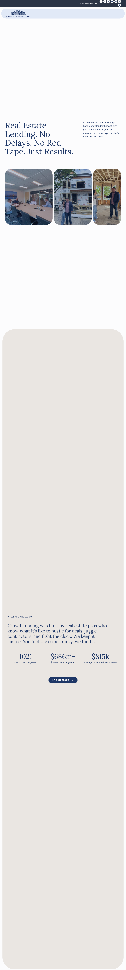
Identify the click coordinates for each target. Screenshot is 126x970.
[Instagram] (115, 1)
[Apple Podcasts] (119, 5)
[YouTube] (112, 1)
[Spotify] (119, 1)
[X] (104, 1)
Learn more (61, 680)
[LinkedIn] (108, 1)
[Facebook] (101, 1)
